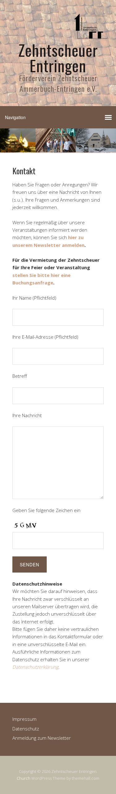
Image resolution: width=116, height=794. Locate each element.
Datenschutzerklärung (35, 667)
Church (23, 778)
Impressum (24, 719)
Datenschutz (25, 728)
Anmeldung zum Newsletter (41, 738)
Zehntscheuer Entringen (58, 57)
